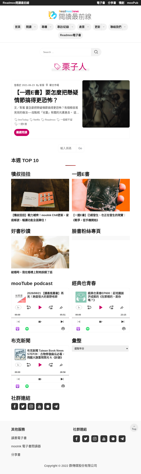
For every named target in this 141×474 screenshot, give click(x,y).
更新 (97, 26)
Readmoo (50, 119)
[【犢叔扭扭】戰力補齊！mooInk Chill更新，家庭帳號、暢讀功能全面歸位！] (40, 195)
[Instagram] (31, 406)
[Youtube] (39, 406)
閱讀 (28, 26)
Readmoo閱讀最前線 (16, 2)
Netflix (36, 119)
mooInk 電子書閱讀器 (26, 446)
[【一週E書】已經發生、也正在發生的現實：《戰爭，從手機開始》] (101, 195)
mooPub (132, 2)
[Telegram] (55, 406)
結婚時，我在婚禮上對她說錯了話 (31, 272)
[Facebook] (14, 406)
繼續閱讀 (21, 132)
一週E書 (22, 124)
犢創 (121, 2)
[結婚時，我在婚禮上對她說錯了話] (40, 252)
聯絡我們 (115, 26)
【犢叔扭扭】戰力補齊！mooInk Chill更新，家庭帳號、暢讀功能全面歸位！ (40, 218)
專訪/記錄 (63, 26)
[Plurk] (47, 406)
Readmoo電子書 (70, 35)
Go (80, 148)
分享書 (112, 2)
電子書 (101, 2)
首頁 (17, 26)
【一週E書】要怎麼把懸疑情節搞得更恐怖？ (46, 96)
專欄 (44, 26)
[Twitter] (22, 406)
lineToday (23, 119)
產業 (82, 26)
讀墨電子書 (19, 438)
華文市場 (54, 85)
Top (134, 429)
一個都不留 (66, 119)
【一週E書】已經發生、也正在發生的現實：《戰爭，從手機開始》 (99, 218)
